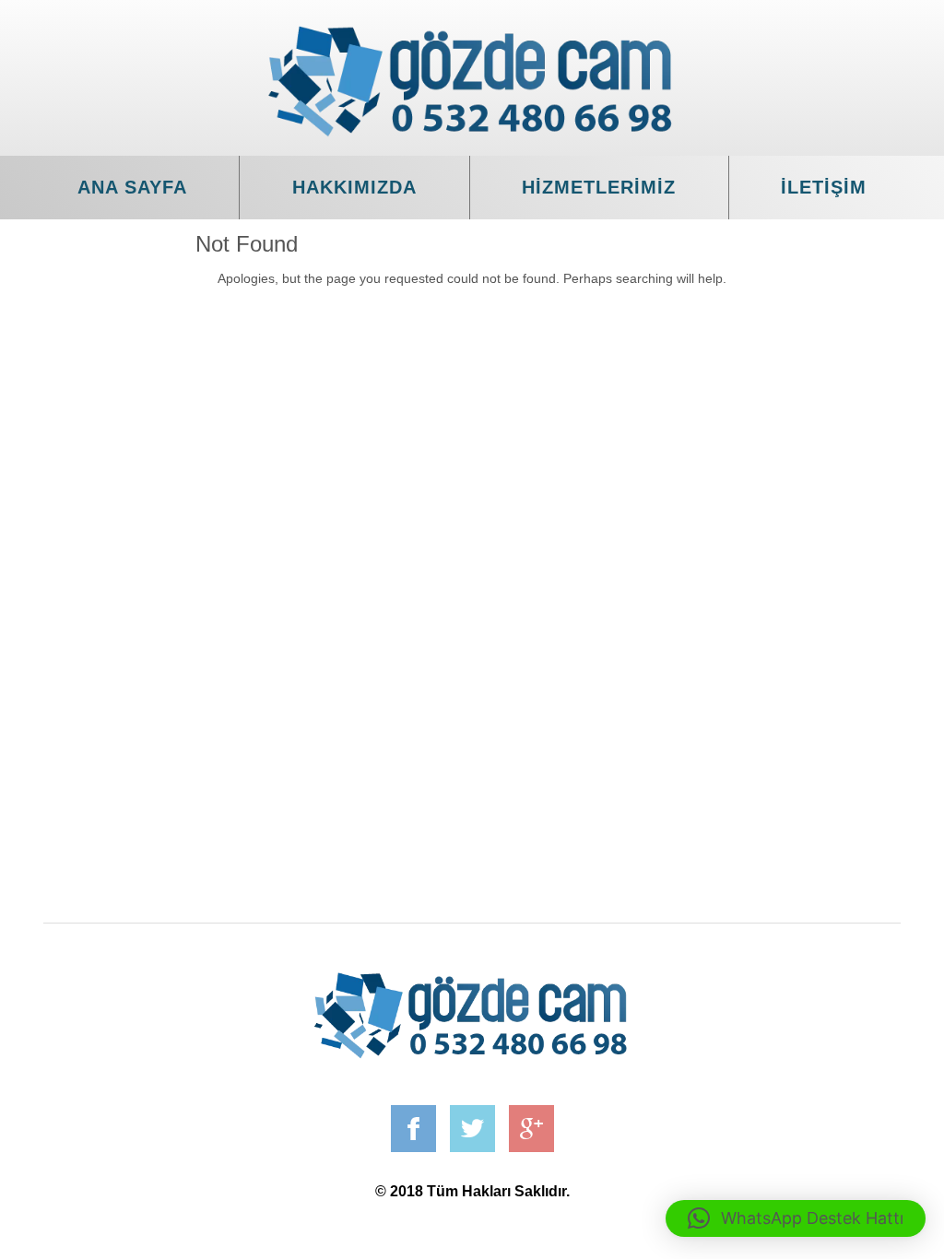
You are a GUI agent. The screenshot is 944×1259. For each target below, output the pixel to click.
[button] (796, 1218)
